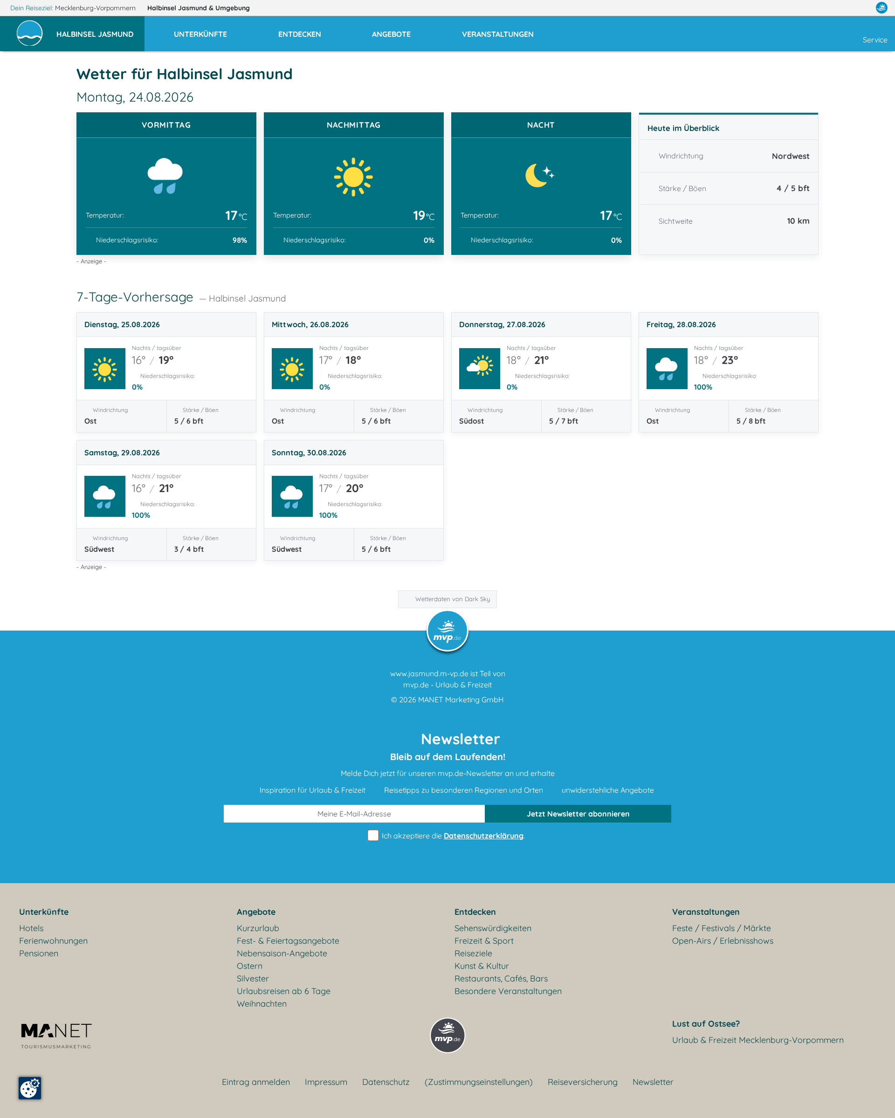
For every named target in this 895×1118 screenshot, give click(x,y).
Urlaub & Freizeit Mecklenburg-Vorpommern (758, 1040)
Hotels (31, 928)
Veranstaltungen (706, 911)
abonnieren (578, 813)
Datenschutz (386, 1082)
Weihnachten (262, 1003)
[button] (100, 29)
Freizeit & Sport (484, 940)
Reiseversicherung (583, 1082)
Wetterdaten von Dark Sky (452, 599)
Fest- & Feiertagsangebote (288, 940)
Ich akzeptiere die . (452, 835)
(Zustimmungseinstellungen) (479, 1082)
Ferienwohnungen (53, 940)
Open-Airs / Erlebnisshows (722, 940)
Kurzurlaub (258, 928)
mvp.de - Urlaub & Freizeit (447, 684)
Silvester (253, 978)
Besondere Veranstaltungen (508, 991)
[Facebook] (840, 8)
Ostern (249, 965)
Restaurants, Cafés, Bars (501, 978)
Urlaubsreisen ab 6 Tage (283, 991)
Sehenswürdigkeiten (492, 928)
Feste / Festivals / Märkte (721, 928)
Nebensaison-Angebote (282, 953)
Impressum (326, 1082)
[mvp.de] (882, 8)
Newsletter (653, 1082)
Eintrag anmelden (256, 1082)
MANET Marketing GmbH (461, 699)
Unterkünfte (44, 911)
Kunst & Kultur (481, 965)
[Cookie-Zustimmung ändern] (30, 1088)
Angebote (256, 911)
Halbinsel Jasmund (198, 8)
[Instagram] (861, 8)
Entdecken (475, 911)
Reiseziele (473, 953)
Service (875, 39)
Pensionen (38, 953)
